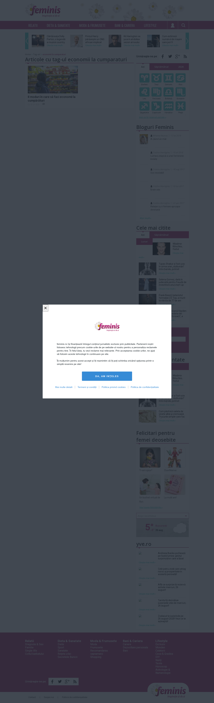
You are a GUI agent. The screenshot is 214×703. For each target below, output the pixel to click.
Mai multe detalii (63, 387)
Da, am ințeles (107, 376)
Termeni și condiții (87, 387)
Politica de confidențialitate (145, 387)
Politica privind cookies (114, 387)
